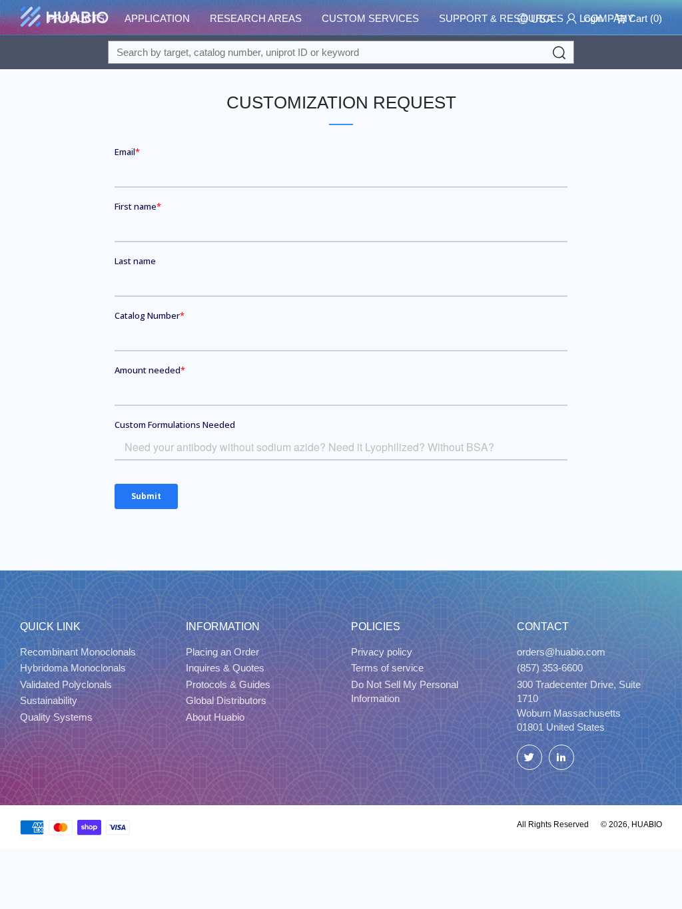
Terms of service (387, 667)
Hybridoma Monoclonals (73, 667)
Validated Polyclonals (66, 684)
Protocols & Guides (228, 684)
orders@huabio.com (561, 651)
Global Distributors (226, 700)
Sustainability (48, 700)
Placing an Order (222, 651)
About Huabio (215, 717)
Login (590, 18)
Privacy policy (381, 651)
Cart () (644, 18)
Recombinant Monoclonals (78, 651)
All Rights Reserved (553, 824)
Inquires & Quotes (225, 667)
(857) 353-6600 (550, 667)
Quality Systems (56, 717)
